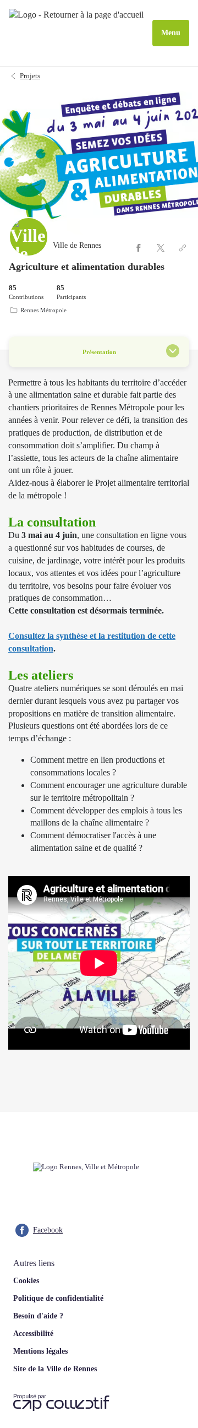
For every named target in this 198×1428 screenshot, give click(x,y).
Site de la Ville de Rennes (55, 1369)
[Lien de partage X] (160, 247)
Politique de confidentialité (58, 1298)
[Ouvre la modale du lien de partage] (182, 247)
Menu (170, 33)
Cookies (26, 1281)
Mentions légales (40, 1351)
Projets (30, 76)
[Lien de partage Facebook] (138, 247)
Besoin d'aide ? (38, 1316)
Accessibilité (33, 1333)
